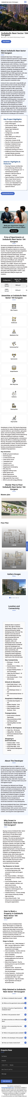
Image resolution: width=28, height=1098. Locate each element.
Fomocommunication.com (7, 1087)
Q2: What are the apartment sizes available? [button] (14, 1003)
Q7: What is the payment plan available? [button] (13, 1033)
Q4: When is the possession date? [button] (11, 1014)
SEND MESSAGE (6, 1081)
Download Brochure (7, 193)
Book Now (14, 231)
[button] (10, 597)
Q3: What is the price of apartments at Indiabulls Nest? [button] (12, 1008)
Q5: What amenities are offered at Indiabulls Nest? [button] (14, 1020)
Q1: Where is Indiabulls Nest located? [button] (12, 998)
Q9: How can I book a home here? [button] (11, 1043)
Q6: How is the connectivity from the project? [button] (12, 1027)
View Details (6, 41)
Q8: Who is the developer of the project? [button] (12, 1038)
